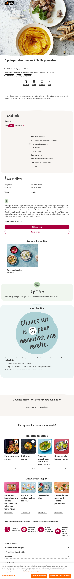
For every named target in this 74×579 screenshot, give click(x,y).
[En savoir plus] (22, 271)
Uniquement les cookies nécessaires (60, 575)
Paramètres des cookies (8, 575)
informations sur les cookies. (31, 572)
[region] (37, 571)
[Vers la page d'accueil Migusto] (9, 2)
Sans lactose (10, 75)
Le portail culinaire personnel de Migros (17, 521)
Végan (19, 75)
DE (5, 563)
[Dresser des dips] (45, 498)
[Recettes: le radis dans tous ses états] (28, 498)
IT (13, 563)
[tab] (37, 543)
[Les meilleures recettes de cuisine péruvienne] (61, 498)
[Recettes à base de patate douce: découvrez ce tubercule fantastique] (11, 498)
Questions (44, 407)
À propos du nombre (23, 125)
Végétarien (27, 75)
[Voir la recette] (11, 454)
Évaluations (31, 407)
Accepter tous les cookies (39, 575)
